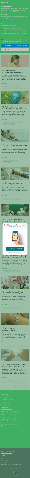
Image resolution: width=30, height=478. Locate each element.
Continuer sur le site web (15, 252)
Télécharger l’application (15, 248)
